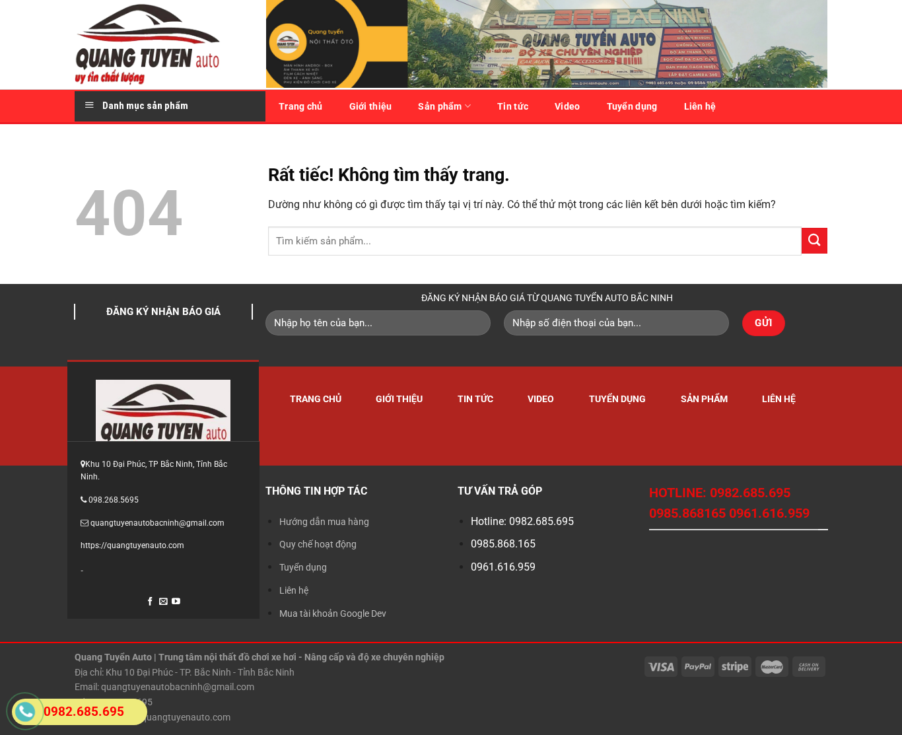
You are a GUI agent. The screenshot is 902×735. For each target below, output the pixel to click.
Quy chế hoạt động (318, 544)
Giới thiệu (370, 106)
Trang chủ (301, 106)
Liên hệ (700, 106)
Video (567, 106)
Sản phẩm (440, 106)
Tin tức (512, 106)
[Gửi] (814, 241)
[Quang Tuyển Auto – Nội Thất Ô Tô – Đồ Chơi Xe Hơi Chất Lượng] (160, 44)
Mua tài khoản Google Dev (332, 613)
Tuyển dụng (632, 106)
